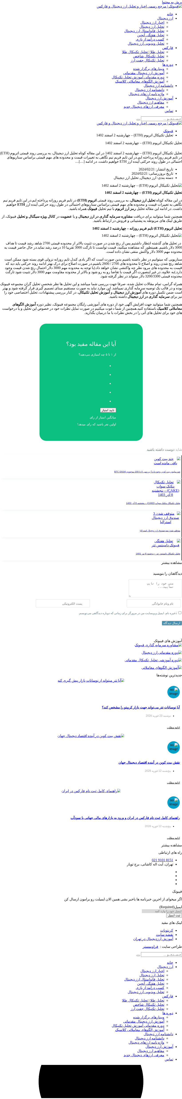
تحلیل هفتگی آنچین (150, 35)
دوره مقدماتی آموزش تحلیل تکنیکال (138, 77)
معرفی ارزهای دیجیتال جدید (144, 106)
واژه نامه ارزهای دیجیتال (146, 94)
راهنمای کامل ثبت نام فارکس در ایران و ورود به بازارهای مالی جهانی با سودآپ (125, 818)
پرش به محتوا (172, 2)
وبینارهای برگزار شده (148, 69)
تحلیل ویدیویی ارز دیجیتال (146, 43)
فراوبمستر (150, 946)
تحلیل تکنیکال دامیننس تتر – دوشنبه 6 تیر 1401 (158, 553)
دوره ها (167, 64)
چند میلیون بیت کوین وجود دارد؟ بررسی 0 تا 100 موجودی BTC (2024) (147, 471)
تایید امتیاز (108, 410)
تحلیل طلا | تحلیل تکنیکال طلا (143, 52)
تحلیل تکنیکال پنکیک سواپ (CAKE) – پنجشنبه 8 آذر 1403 (153, 503)
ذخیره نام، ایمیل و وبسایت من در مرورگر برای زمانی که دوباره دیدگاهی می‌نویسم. (128, 613)
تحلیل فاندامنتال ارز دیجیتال (144, 31)
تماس (169, 111)
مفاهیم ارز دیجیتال (150, 102)
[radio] (86, 364)
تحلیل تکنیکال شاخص (148, 56)
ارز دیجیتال (165, 18)
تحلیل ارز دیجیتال (151, 27)
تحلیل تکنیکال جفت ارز (147, 60)
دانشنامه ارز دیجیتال (158, 85)
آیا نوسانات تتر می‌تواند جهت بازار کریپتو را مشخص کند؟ (141, 707)
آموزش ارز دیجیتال (159, 98)
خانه (170, 14)
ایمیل (170, 907)
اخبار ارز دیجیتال (152, 22)
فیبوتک (168, 131)
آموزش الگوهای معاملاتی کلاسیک (139, 81)
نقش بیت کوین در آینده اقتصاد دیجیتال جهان (149, 762)
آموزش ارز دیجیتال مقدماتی (143, 73)
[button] (171, 563)
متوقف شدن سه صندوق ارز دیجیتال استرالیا (160, 530)
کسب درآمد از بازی (150, 39)
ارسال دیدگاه (171, 623)
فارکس (167, 48)
